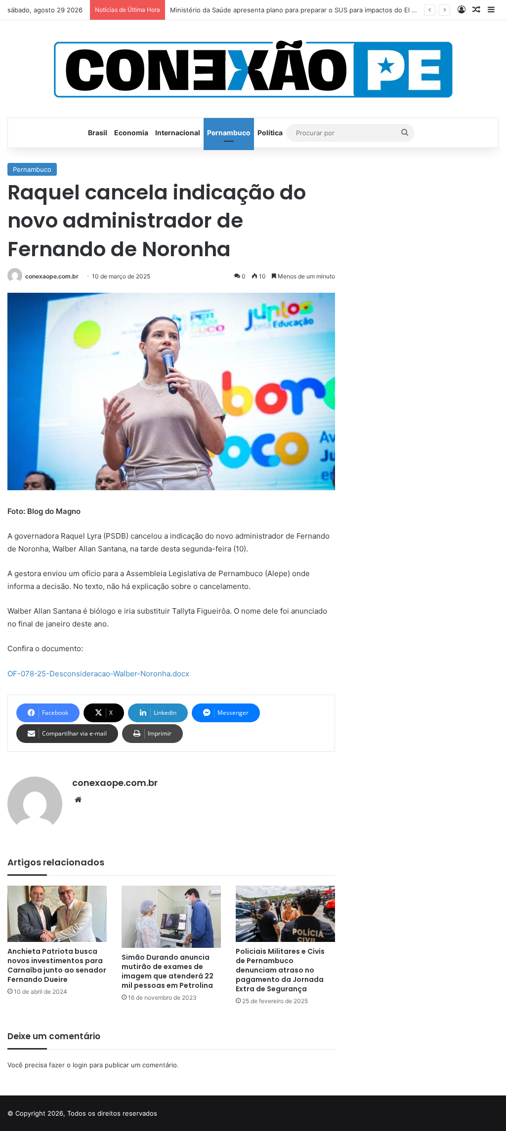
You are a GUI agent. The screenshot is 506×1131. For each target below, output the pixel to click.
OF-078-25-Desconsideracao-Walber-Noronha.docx (98, 673)
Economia (131, 132)
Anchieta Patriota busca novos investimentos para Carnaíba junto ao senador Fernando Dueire (56, 965)
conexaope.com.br (52, 276)
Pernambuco (229, 132)
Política (270, 132)
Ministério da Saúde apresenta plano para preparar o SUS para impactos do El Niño (298, 10)
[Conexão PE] (253, 69)
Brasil (97, 132)
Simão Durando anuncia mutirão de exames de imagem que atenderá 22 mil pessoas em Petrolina (167, 971)
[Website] (78, 800)
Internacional (177, 132)
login (80, 1065)
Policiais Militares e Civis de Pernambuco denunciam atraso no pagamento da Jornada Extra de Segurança (280, 970)
